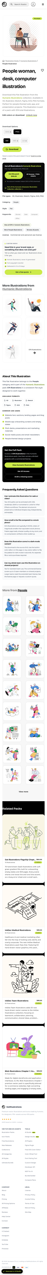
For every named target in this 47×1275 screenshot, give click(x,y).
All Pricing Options (8, 1203)
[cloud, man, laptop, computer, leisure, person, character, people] (12, 711)
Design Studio (32, 1137)
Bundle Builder (30, 1176)
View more (23, 792)
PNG (17, 132)
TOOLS (27, 1129)
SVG (7, 132)
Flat (11, 208)
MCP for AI (29, 1171)
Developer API (30, 1167)
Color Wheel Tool (31, 1154)
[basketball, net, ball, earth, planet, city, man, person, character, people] (12, 775)
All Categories (7, 1154)
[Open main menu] (43, 4)
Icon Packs (6, 1137)
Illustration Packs (8, 1132)
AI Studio (30, 1132)
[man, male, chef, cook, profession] (12, 351)
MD (15, 141)
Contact (5, 1221)
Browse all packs (33, 230)
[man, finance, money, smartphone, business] (35, 305)
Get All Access (23, 471)
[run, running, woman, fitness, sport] (12, 328)
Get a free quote (22, 272)
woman (18, 214)
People (15, 202)
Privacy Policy (30, 1195)
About (4, 1190)
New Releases (7, 1145)
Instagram (5, 1236)
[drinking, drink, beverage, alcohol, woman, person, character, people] (12, 669)
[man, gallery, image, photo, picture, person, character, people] (35, 690)
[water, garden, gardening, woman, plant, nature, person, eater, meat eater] (12, 647)
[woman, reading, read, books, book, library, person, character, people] (35, 754)
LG (23, 141)
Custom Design (30, 1163)
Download (13, 149)
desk (25, 214)
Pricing (4, 1199)
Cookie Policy (30, 1199)
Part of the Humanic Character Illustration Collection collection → (22, 188)
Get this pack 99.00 (14, 175)
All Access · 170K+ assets (33, 175)
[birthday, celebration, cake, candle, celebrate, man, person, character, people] (35, 711)
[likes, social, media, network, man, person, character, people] (35, 669)
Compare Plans (30, 1180)
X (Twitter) (5, 1231)
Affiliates (5, 1208)
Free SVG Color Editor (33, 1150)
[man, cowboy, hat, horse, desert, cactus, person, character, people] (35, 605)
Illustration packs (12, 61)
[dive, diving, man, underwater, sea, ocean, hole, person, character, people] (12, 690)
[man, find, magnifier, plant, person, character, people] (12, 626)
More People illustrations (13, 230)
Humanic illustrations (28, 61)
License (27, 1190)
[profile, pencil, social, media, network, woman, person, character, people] (12, 754)
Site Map (28, 1212)
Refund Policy (30, 1208)
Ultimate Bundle (7, 1163)
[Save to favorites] (42, 70)
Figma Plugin (29, 1145)
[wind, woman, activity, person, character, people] (35, 732)
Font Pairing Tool (31, 1158)
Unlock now (31, 115)
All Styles (5, 1158)
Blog (3, 1195)
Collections (6, 1150)
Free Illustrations (8, 1141)
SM (6, 141)
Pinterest (5, 1249)
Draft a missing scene (23, 477)
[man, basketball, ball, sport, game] (12, 305)
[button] (33, 4)
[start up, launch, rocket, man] (35, 328)
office (17, 218)
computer (34, 214)
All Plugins (28, 1141)
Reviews (5, 1212)
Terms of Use (29, 1203)
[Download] (17, 610)
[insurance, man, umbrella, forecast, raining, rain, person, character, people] (35, 626)
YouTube (5, 1244)
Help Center (6, 1216)
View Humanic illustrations (23, 465)
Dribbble (5, 1240)
